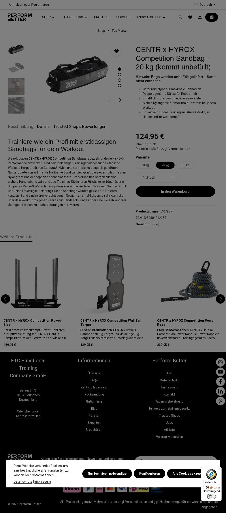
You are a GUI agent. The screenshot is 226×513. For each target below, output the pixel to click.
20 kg (165, 165)
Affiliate (169, 429)
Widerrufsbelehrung (169, 401)
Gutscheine (94, 401)
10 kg (145, 165)
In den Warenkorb (175, 191)
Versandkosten (136, 502)
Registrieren (40, 4)
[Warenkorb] (211, 17)
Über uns (94, 373)
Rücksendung (94, 394)
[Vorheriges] (109, 100)
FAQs (94, 380)
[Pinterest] (220, 401)
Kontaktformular (28, 416)
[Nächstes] (119, 100)
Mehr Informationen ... (40, 475)
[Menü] (219, 469)
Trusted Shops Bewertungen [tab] (79, 126)
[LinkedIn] (220, 391)
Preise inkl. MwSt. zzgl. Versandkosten (163, 149)
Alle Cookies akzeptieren (191, 473)
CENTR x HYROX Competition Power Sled (32, 323)
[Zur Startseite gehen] (20, 17)
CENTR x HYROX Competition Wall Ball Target (110, 323)
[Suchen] (180, 17)
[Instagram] (220, 362)
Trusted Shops (169, 415)
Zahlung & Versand (94, 387)
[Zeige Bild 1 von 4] (119, 69)
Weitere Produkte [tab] (16, 236)
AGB (169, 373)
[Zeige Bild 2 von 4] (119, 74)
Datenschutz (169, 380)
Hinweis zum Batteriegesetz (169, 408)
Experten (94, 422)
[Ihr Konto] (200, 17)
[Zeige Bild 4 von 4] (119, 85)
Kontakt (169, 394)
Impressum (169, 387)
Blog (94, 408)
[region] (67, 77)
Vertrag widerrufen (169, 436)
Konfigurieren (149, 473)
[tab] (20, 126)
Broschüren (94, 429)
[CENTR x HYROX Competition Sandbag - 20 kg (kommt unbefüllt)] (77, 74)
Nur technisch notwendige (107, 473)
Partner (94, 415)
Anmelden (16, 4)
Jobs (169, 422)
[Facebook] (220, 381)
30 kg (185, 165)
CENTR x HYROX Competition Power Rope (186, 323)
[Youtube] (220, 371)
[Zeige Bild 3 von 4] (119, 80)
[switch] (211, 496)
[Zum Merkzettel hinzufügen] (116, 51)
